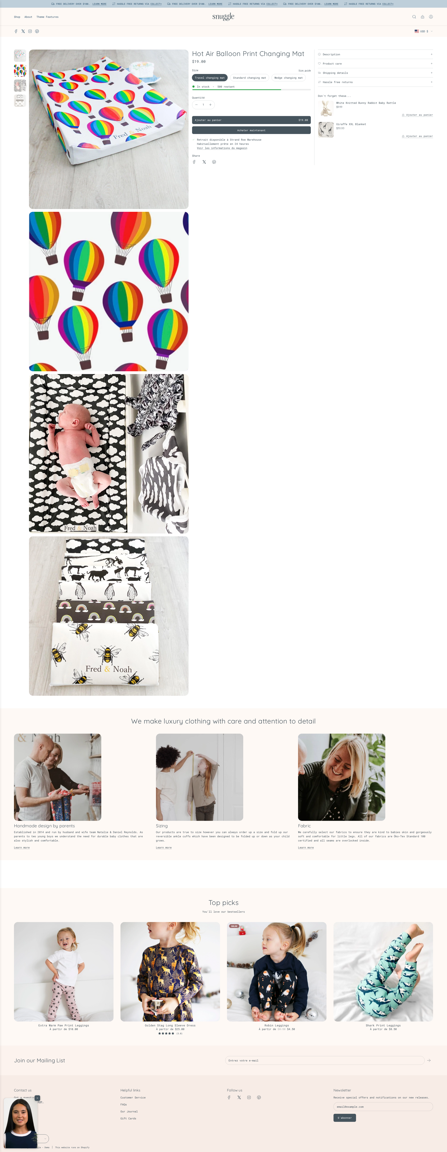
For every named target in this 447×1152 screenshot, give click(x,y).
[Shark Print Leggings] (383, 971)
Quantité (198, 97)
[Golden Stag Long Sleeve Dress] (170, 971)
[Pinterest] (37, 31)
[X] (23, 31)
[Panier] (422, 17)
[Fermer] (37, 1098)
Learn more (22, 847)
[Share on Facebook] (194, 162)
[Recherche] (414, 17)
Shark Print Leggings (383, 1025)
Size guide (305, 70)
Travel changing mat (210, 77)
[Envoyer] (429, 1060)
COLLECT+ (154, 3)
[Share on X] (204, 162)
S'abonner (345, 1117)
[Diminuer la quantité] (196, 104)
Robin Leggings (277, 1025)
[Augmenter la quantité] (210, 104)
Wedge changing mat (288, 77)
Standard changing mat (249, 77)
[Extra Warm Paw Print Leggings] (63, 971)
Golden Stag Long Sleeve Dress (170, 1025)
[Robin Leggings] (277, 971)
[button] (20, 1123)
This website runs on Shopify (72, 1147)
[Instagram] (30, 31)
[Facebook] (16, 31)
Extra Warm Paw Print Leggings (63, 1025)
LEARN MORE (98, 3)
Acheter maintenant (251, 130)
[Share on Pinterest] (214, 162)
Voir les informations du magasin (222, 148)
